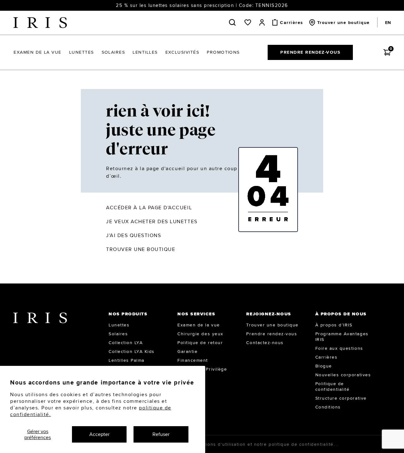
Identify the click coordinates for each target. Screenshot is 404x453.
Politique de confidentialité (332, 386)
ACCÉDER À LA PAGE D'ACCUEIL (149, 207)
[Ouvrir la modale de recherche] (233, 22)
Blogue (323, 366)
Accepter (99, 434)
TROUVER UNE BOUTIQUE (140, 249)
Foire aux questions (339, 348)
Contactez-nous (264, 342)
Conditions (328, 407)
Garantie (187, 351)
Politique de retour (200, 342)
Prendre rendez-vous (310, 52)
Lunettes (119, 325)
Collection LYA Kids (132, 351)
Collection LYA (126, 342)
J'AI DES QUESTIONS (133, 235)
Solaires (118, 334)
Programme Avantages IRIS (342, 337)
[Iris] (40, 22)
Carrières (326, 357)
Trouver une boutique (272, 325)
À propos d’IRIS (334, 325)
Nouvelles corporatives (343, 375)
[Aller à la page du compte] (262, 22)
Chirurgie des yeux (200, 334)
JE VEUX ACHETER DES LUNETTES (152, 221)
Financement (192, 360)
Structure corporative (341, 398)
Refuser (160, 434)
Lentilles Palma (127, 360)
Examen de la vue (198, 325)
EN (388, 22)
